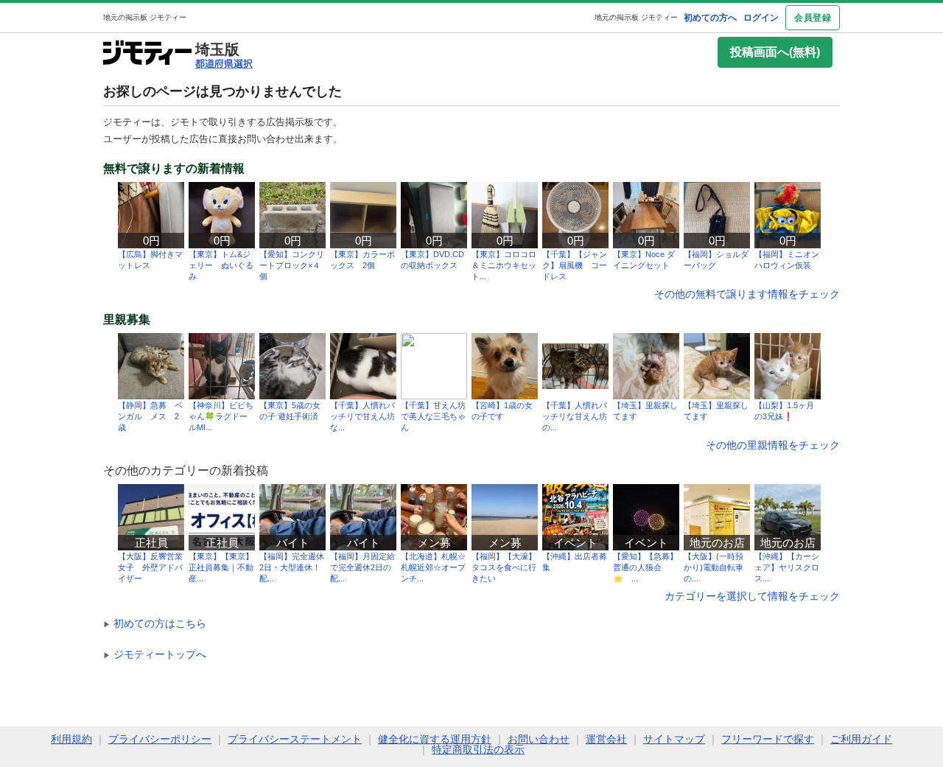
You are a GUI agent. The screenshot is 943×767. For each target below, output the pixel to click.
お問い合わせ (538, 739)
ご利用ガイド (861, 739)
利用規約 (71, 739)
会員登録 (812, 18)
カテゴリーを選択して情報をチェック (752, 596)
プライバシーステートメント (295, 739)
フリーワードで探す (767, 739)
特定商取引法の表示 (478, 749)
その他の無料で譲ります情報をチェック (747, 294)
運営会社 (606, 739)
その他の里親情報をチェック (773, 445)
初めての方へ (710, 18)
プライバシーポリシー (159, 739)
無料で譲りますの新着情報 (174, 169)
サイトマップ (674, 739)
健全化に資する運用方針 (434, 739)
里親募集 (126, 320)
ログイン (761, 18)
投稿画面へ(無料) (775, 52)
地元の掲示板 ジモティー (636, 17)
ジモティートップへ (154, 654)
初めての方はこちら (154, 623)
